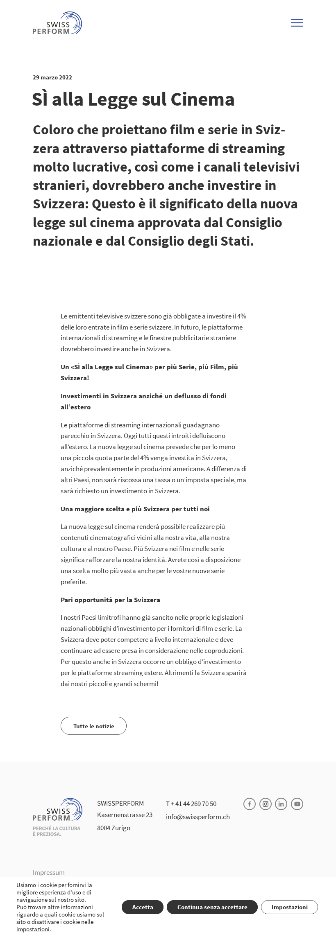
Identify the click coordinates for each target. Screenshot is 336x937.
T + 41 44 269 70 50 (191, 803)
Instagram (265, 804)
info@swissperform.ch (198, 816)
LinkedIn (281, 804)
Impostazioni (290, 907)
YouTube (297, 804)
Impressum (49, 872)
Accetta (142, 907)
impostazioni (33, 929)
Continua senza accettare (212, 907)
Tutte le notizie (93, 726)
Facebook (249, 804)
